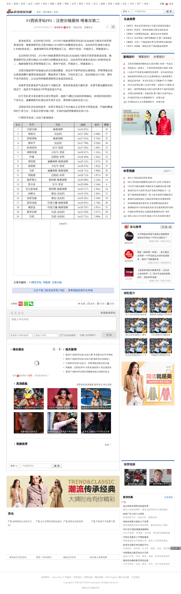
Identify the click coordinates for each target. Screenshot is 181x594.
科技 (45, 3)
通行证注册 (123, 577)
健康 (103, 3)
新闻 (16, 3)
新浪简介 (46, 577)
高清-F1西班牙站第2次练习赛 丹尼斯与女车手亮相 (89, 355)
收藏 (117, 3)
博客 (67, 3)
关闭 (112, 303)
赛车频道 (47, 12)
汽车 (132, 3)
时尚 (88, 3)
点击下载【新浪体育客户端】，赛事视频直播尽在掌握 (63, 290)
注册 (162, 3)
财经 (38, 3)
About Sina (57, 577)
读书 (74, 3)
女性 (124, 3)
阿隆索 (46, 282)
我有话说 (77, 27)
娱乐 (30, 3)
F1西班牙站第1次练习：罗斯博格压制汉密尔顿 (87, 363)
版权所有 (95, 588)
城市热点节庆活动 (17, 557)
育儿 (96, 3)
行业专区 (168, 497)
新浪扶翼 (128, 497)
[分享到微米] (21, 304)
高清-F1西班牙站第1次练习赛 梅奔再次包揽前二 (88, 359)
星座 (110, 3)
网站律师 (99, 577)
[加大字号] (113, 27)
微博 (59, 3)
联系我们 (78, 577)
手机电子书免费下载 (105, 521)
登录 (30, 375)
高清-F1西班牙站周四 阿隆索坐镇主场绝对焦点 (87, 371)
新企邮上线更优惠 (98, 557)
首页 (9, 3)
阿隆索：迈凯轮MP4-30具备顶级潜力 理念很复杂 (88, 367)
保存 (92, 303)
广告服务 (67, 577)
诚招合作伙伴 (69, 557)
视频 (52, 3)
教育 (81, 3)
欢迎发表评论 (108, 312)
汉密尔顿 (57, 282)
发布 (109, 335)
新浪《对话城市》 (44, 557)
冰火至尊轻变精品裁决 (51, 521)
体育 (23, 3)
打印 (102, 303)
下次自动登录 (69, 335)
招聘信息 (88, 577)
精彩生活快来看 (75, 521)
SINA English (111, 577)
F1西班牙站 (35, 282)
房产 (139, 3)
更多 (146, 3)
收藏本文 (88, 27)
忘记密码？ (91, 335)
